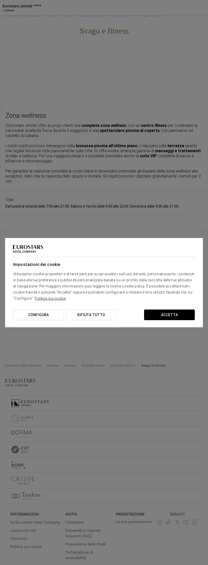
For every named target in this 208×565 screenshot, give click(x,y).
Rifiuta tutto (91, 315)
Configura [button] (38, 315)
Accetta (169, 315)
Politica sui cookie (50, 298)
